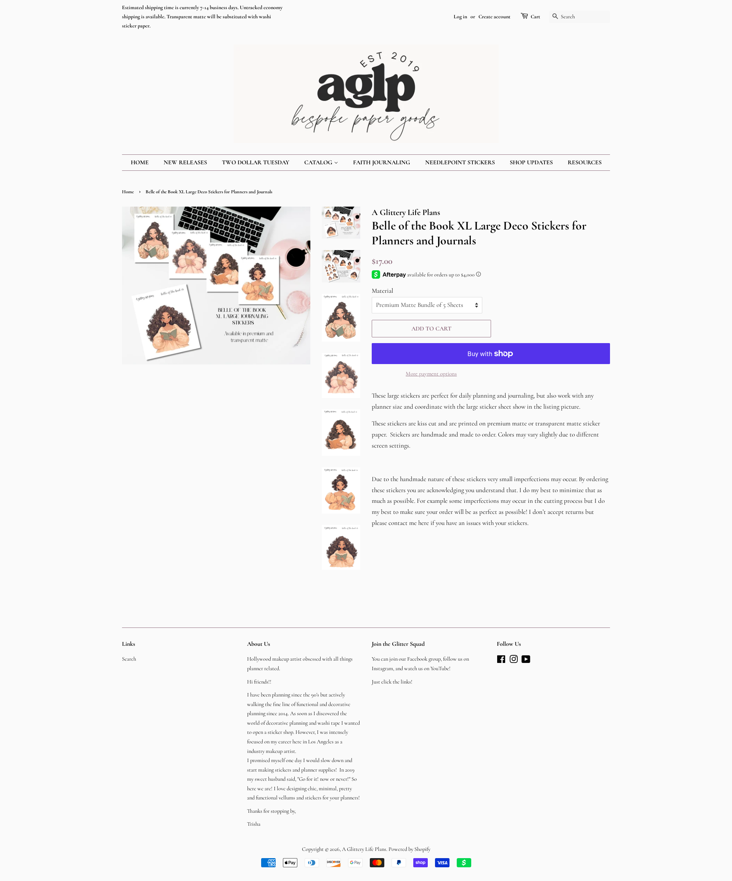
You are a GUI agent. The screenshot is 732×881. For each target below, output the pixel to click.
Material (382, 291)
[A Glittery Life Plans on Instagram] (513, 661)
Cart (535, 16)
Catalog (319, 162)
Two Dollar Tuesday (255, 162)
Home (140, 162)
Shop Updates (531, 162)
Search (129, 659)
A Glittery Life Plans (364, 849)
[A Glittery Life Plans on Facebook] (501, 661)
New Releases (185, 162)
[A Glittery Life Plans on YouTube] (526, 661)
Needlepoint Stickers (460, 162)
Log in (460, 16)
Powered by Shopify (409, 849)
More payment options (431, 373)
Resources (585, 162)
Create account (494, 16)
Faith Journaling (381, 162)
